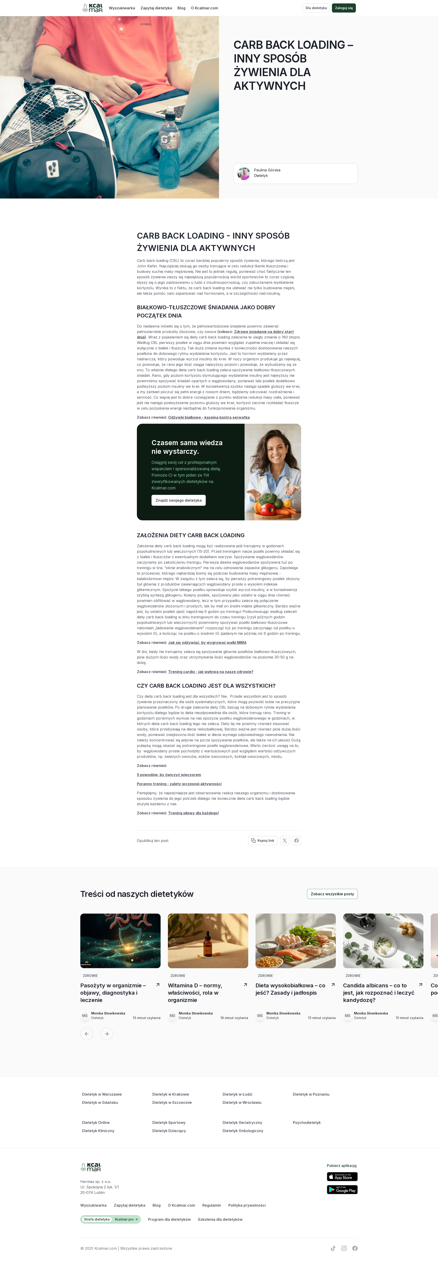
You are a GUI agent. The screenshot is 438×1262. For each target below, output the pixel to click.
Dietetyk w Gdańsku (100, 1102)
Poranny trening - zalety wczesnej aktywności (179, 784)
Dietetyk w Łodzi (237, 1094)
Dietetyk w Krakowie (170, 1094)
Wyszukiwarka (122, 8)
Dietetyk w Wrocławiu (242, 1102)
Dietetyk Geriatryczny (242, 1122)
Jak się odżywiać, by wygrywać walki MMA (207, 642)
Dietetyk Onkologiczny (243, 1130)
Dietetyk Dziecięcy (169, 1130)
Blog (181, 8)
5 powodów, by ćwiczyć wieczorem (169, 774)
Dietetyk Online (96, 1122)
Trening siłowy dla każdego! (193, 813)
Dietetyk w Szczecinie (172, 1102)
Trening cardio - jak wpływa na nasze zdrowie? (210, 671)
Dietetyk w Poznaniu (311, 1094)
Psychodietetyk (307, 1122)
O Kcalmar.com (204, 8)
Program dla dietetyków (169, 1219)
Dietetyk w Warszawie (102, 1094)
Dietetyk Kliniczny (98, 1130)
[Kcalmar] (92, 8)
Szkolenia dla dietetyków (220, 1219)
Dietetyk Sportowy (168, 1122)
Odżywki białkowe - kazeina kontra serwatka (209, 417)
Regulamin (211, 1205)
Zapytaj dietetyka (156, 8)
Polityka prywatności (247, 1205)
